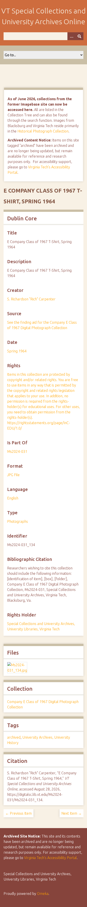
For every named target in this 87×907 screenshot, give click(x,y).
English (12, 498)
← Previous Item (18, 813)
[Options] (71, 36)
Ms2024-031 (17, 451)
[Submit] (79, 36)
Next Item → (71, 813)
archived (14, 737)
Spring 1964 (17, 351)
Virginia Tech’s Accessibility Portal (50, 858)
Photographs (17, 521)
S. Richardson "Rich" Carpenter (31, 299)
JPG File (13, 475)
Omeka (42, 894)
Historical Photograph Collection (42, 131)
